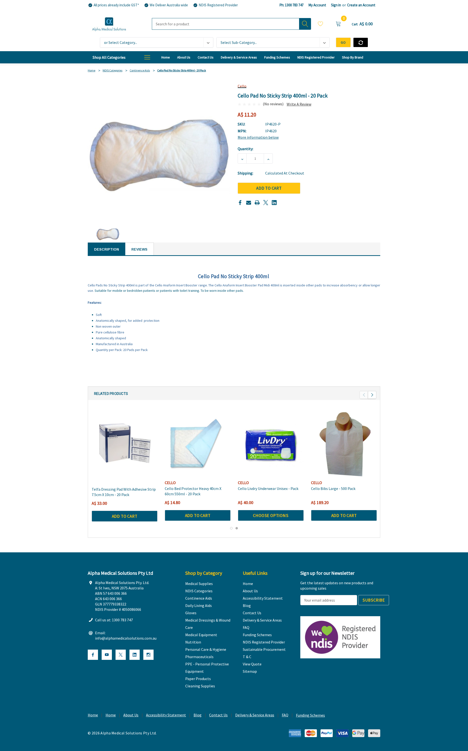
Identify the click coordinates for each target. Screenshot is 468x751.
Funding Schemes (310, 715)
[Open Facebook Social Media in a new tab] (93, 655)
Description (106, 249)
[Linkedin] (274, 202)
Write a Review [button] (299, 104)
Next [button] (372, 395)
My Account (317, 5)
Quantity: (245, 148)
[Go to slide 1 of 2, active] (231, 528)
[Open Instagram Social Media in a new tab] (148, 655)
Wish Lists (320, 24)
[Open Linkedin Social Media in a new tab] (134, 655)
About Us (130, 714)
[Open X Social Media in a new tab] (121, 655)
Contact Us (218, 714)
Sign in (336, 5)
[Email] (248, 202)
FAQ (285, 714)
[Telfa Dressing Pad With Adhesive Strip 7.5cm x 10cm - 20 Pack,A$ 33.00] (124, 444)
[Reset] (360, 42)
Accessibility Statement (166, 714)
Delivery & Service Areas (254, 714)
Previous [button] (364, 395)
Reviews (139, 249)
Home (93, 714)
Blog (198, 714)
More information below (258, 137)
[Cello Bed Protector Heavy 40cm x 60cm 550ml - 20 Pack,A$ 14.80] (198, 444)
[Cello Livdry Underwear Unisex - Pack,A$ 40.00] (271, 444)
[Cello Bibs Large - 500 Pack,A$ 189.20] (344, 444)
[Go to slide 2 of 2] (236, 528)
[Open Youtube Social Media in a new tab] (107, 655)
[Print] (257, 202)
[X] (265, 202)
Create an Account (361, 5)
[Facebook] (240, 202)
